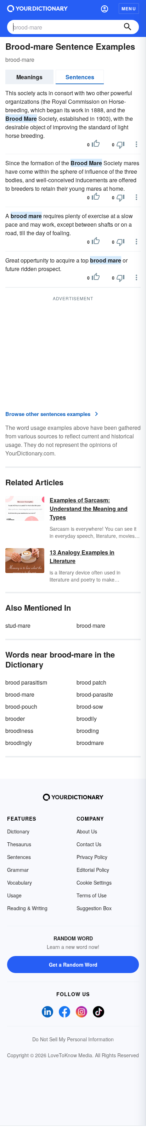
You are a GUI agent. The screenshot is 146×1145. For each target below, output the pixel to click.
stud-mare (17, 625)
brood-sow (90, 706)
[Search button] (127, 27)
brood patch (91, 682)
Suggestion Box (94, 908)
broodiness (19, 731)
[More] (136, 144)
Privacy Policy (92, 856)
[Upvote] (95, 144)
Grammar (18, 869)
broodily (87, 718)
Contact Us (89, 844)
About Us (87, 831)
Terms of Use (92, 895)
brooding (88, 731)
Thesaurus (19, 844)
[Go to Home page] (37, 8)
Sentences (80, 77)
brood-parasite (95, 694)
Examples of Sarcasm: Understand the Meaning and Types (89, 508)
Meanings (29, 77)
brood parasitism (26, 682)
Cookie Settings (94, 882)
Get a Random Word (73, 964)
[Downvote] (120, 144)
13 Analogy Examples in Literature (82, 556)
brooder (15, 718)
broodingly (18, 743)
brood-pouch (21, 706)
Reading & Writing (27, 908)
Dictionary (18, 831)
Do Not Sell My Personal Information (73, 1039)
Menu (129, 8)
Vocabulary (19, 882)
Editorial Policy (93, 869)
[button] (104, 8)
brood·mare (91, 625)
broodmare (90, 743)
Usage (14, 895)
